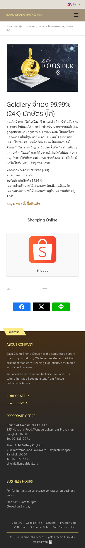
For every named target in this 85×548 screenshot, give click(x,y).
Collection (20, 527)
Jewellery (15, 403)
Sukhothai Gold (39, 527)
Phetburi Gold (68, 523)
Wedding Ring (34, 523)
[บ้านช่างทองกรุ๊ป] (33, 14)
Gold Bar (51, 523)
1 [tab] (8, 289)
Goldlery (17, 523)
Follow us (13, 331)
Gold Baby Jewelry (63, 527)
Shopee (42, 270)
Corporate (16, 396)
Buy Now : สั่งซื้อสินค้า (23, 204)
